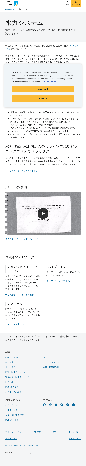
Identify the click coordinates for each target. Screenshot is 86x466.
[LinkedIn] (56, 404)
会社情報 (9, 362)
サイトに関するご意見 (15, 415)
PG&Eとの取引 (12, 419)
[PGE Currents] (73, 404)
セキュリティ (11, 438)
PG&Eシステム (12, 387)
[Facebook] (44, 404)
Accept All (43, 89)
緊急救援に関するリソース (17, 377)
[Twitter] (50, 404)
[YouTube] (61, 404)
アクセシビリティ (13, 432)
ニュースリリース (51, 362)
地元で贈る (10, 367)
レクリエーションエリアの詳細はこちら (23, 170)
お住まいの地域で (13, 392)
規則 (55, 432)
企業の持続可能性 (51, 367)
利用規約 (37, 432)
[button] (8, 3)
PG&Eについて (12, 357)
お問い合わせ (11, 405)
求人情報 (9, 382)
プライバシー (75, 432)
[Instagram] (67, 404)
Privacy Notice (50, 82)
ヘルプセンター (12, 410)
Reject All (43, 99)
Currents (47, 357)
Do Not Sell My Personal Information (21, 445)
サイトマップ (75, 438)
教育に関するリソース (15, 372)
